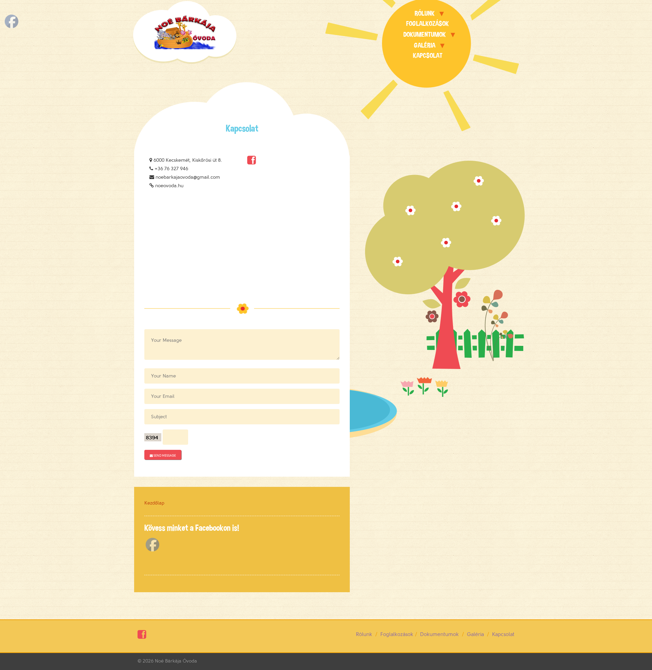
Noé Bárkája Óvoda (176, 661)
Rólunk (425, 13)
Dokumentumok (424, 34)
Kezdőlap (154, 503)
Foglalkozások (427, 23)
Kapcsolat (427, 55)
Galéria (424, 45)
